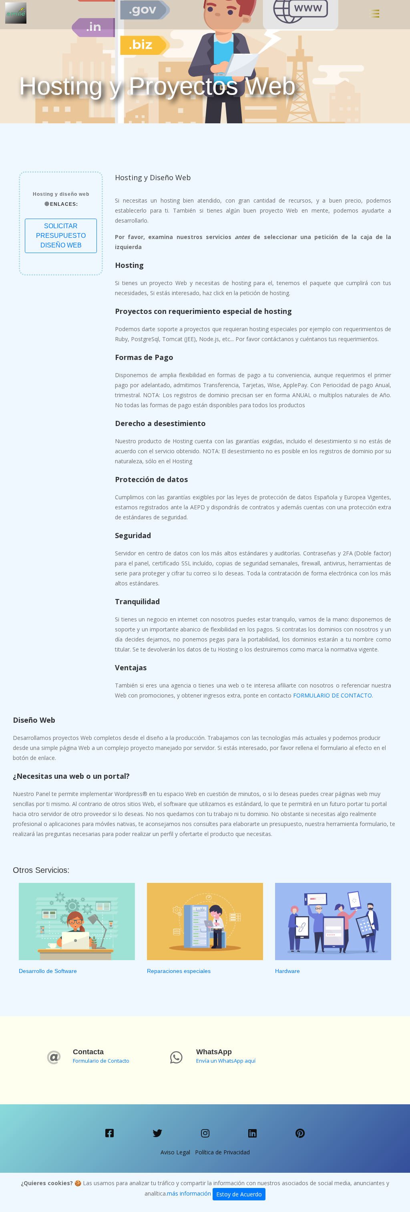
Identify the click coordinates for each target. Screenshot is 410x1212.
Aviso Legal (175, 1152)
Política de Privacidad (222, 1152)
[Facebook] (110, 1133)
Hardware (287, 971)
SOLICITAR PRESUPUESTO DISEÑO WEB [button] (61, 236)
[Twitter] (157, 1133)
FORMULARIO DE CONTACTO (332, 695)
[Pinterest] (300, 1133)
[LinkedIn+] (252, 1133)
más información (189, 1194)
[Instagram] (205, 1133)
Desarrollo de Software (48, 971)
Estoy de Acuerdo (239, 1194)
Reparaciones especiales (179, 971)
